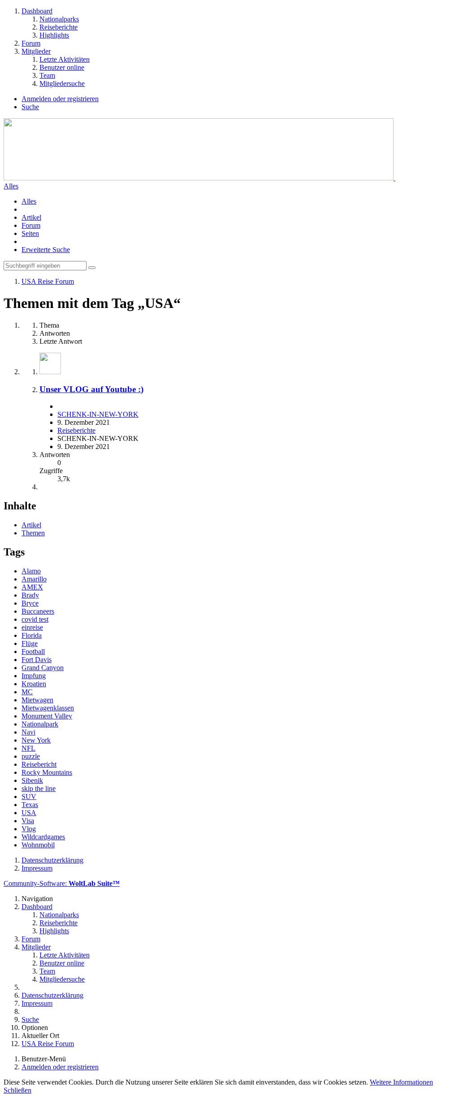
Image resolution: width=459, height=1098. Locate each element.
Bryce (30, 603)
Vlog (29, 829)
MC (27, 692)
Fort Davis (37, 659)
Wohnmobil (38, 845)
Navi (28, 732)
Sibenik (32, 780)
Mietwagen (37, 700)
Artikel (31, 217)
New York (36, 740)
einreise (32, 627)
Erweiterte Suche (46, 249)
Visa (28, 821)
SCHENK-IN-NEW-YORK (98, 414)
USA (29, 812)
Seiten (30, 233)
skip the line (39, 788)
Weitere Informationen (401, 1082)
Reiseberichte (76, 430)
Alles (29, 201)
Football (33, 651)
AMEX (32, 587)
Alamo (31, 571)
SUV (29, 796)
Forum (31, 225)
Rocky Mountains (47, 772)
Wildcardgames (43, 837)
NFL (28, 748)
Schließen (17, 1090)
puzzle (31, 756)
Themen (33, 533)
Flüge (30, 643)
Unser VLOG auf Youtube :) (91, 389)
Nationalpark (40, 724)
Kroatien (34, 684)
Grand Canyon (43, 667)
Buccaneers (38, 611)
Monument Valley (47, 716)
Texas (30, 804)
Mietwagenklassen (48, 708)
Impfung (34, 675)
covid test (35, 619)
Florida (32, 635)
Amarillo (34, 579)
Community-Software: (62, 883)
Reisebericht (39, 764)
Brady (30, 595)
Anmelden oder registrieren (60, 99)
